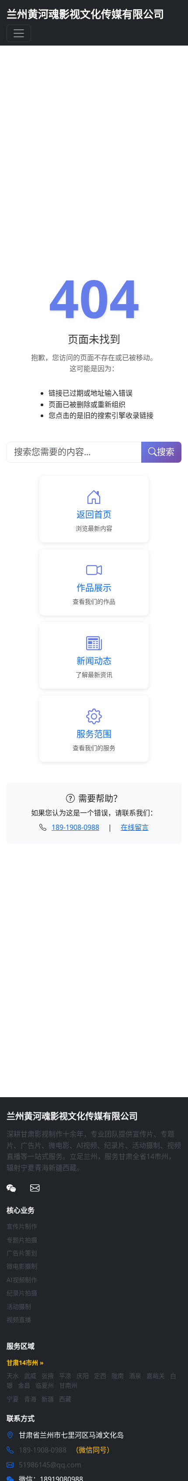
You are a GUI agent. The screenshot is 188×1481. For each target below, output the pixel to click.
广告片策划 (22, 1253)
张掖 (48, 1375)
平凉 (65, 1375)
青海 (30, 1399)
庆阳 (83, 1375)
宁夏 (13, 1399)
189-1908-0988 (75, 827)
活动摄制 (19, 1306)
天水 (13, 1375)
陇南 (117, 1375)
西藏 (65, 1399)
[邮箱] (35, 1188)
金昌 (24, 1385)
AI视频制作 (22, 1280)
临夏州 (44, 1385)
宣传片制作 (22, 1226)
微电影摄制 (22, 1266)
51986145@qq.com (50, 1465)
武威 (30, 1375)
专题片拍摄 (22, 1240)
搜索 (165, 452)
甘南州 (68, 1385)
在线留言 (135, 827)
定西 (100, 1375)
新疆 (48, 1399)
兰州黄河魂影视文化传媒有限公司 (85, 14)
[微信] (11, 1188)
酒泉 (135, 1375)
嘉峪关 (155, 1375)
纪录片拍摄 (22, 1293)
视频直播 (19, 1319)
